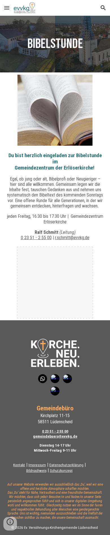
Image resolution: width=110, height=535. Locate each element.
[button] (7, 7)
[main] (55, 44)
